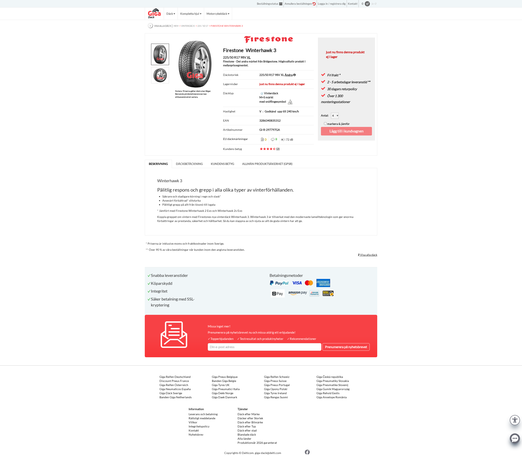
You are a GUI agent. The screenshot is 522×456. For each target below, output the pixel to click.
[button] (515, 419)
